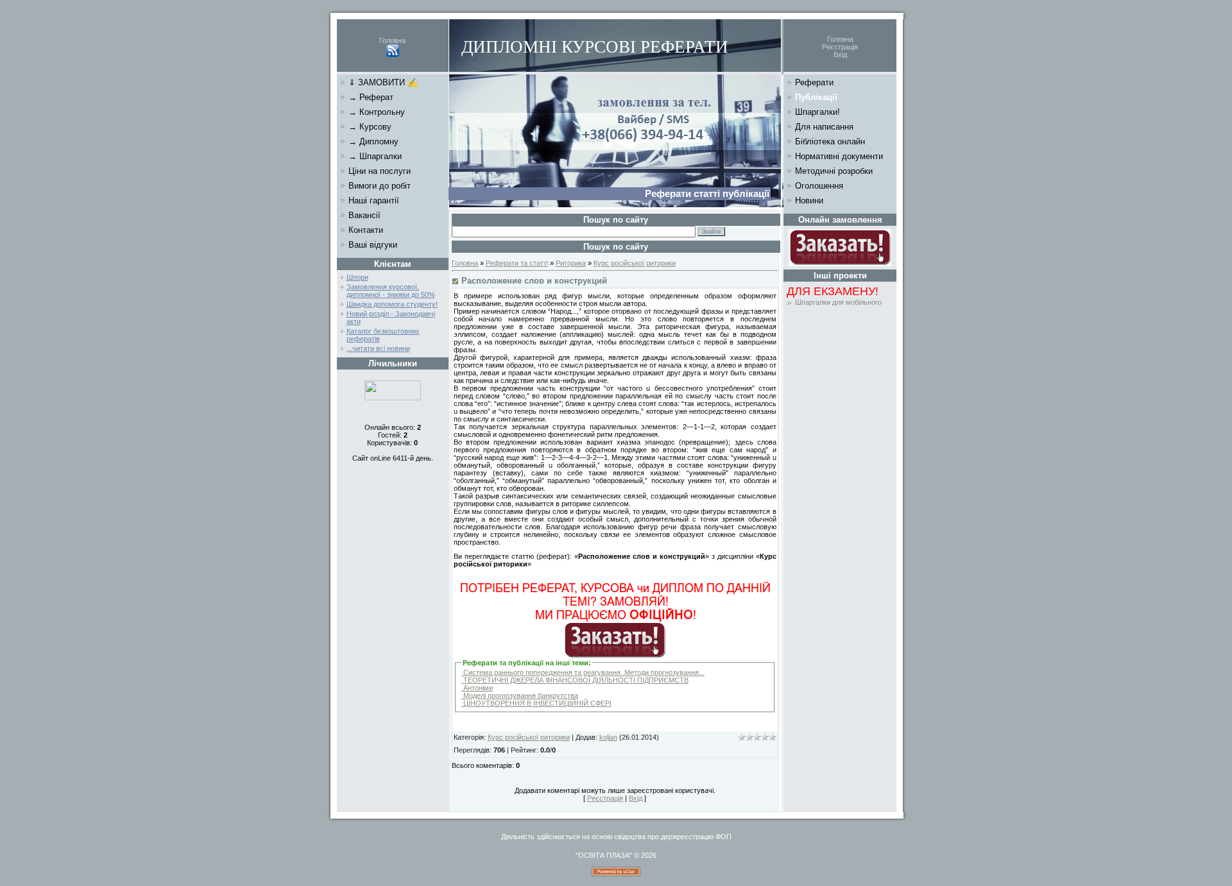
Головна (392, 40)
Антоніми (477, 688)
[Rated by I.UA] (392, 398)
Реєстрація (840, 47)
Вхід (840, 54)
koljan (608, 737)
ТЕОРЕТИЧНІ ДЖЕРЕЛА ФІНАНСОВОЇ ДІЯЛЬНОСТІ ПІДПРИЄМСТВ (575, 680)
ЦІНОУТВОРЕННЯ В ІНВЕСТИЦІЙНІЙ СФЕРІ (536, 703)
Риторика (571, 263)
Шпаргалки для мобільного (838, 302)
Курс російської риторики (635, 263)
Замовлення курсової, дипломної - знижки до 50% (390, 290)
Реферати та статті (517, 263)
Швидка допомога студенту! (392, 304)
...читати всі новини (378, 348)
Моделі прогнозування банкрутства (519, 695)
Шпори (357, 277)
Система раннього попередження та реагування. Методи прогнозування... (583, 672)
